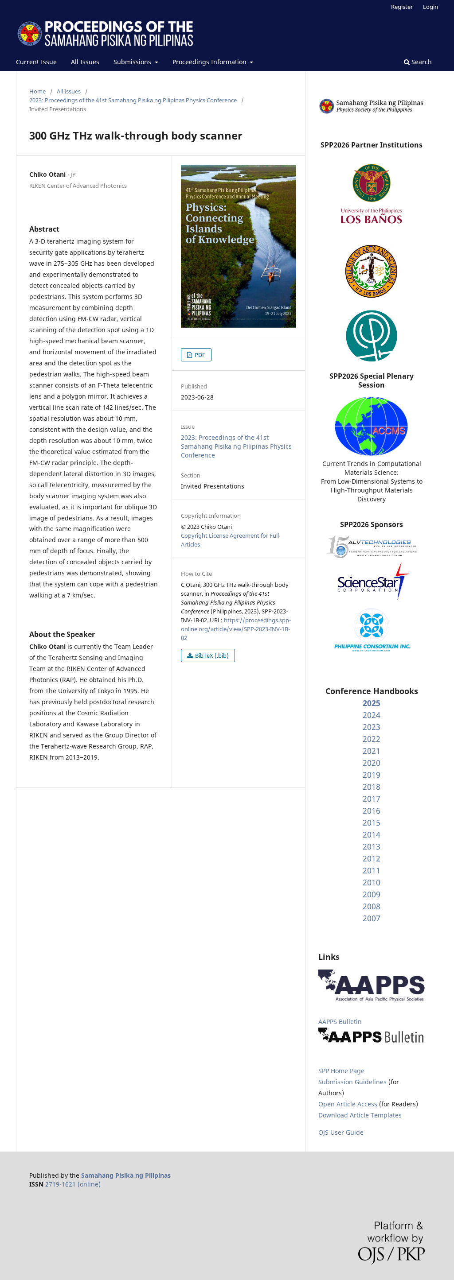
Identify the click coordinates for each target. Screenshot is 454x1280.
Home (37, 91)
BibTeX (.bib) (211, 655)
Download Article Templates (360, 1115)
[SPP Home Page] (371, 112)
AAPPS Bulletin (340, 1021)
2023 (371, 726)
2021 (371, 750)
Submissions (133, 62)
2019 (371, 774)
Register (402, 7)
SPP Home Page (341, 1071)
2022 (371, 738)
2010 (371, 882)
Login (430, 7)
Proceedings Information (210, 62)
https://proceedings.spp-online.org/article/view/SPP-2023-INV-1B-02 (236, 629)
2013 (371, 846)
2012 (371, 858)
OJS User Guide (341, 1132)
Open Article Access (347, 1104)
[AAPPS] (371, 999)
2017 (371, 798)
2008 (371, 906)
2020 (371, 762)
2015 (371, 822)
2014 (371, 834)
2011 (371, 870)
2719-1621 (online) (73, 1184)
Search (421, 62)
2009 (371, 894)
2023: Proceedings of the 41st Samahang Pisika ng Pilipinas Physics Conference (133, 100)
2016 (371, 810)
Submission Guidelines (353, 1082)
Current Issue (36, 62)
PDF (199, 355)
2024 (371, 715)
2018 (371, 786)
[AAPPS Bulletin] (371, 1042)
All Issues (85, 62)
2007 (371, 918)
